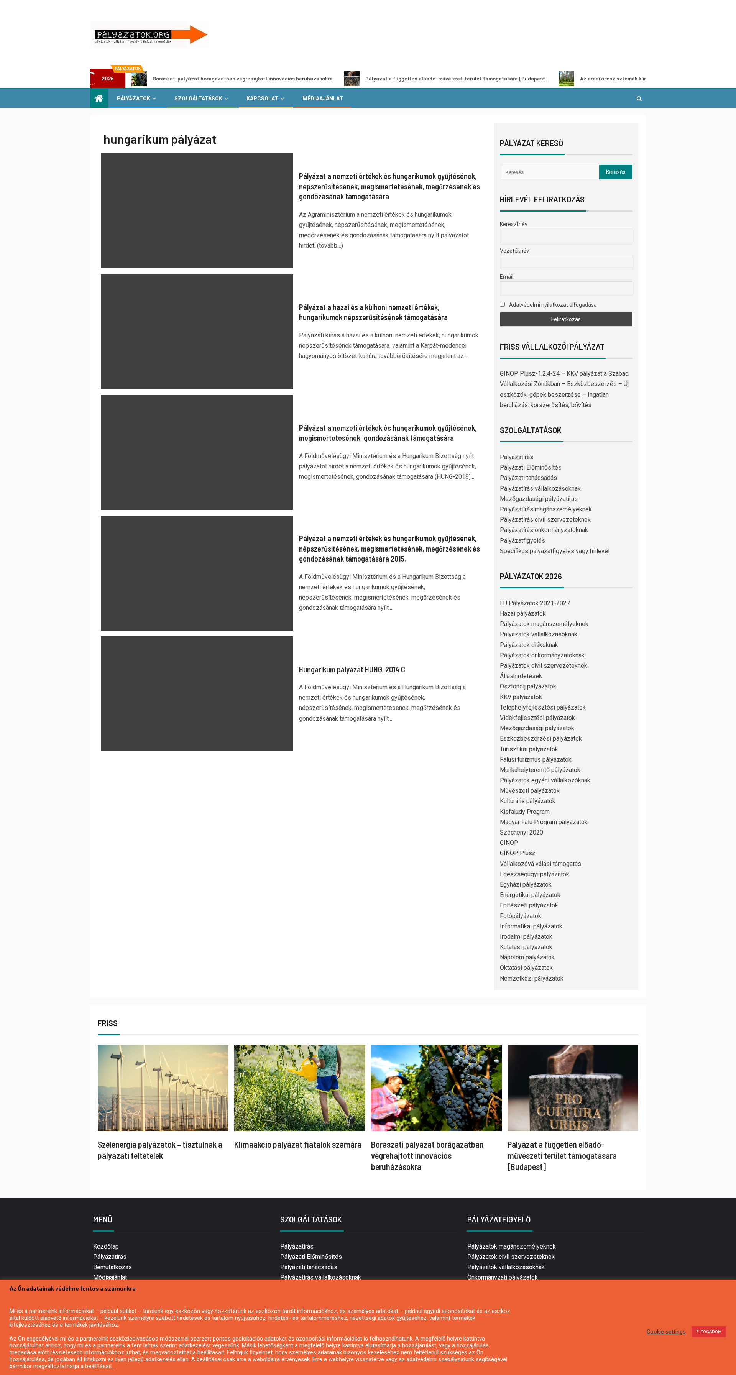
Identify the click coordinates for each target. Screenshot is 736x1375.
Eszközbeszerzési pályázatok (541, 738)
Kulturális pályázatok (527, 801)
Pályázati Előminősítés (531, 467)
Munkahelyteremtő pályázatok (540, 770)
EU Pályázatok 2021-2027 (535, 603)
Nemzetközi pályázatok (532, 978)
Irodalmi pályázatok (526, 936)
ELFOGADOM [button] (709, 1331)
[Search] (639, 98)
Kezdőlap (106, 1246)
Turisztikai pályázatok (529, 749)
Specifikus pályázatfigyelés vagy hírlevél (555, 551)
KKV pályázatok (521, 697)
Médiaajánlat (322, 98)
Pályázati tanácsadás (528, 477)
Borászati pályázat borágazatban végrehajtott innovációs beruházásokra (189, 78)
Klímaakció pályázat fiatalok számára (297, 1144)
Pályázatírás (516, 457)
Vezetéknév (514, 251)
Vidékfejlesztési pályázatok (537, 717)
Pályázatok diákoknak (529, 645)
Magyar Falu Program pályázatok (544, 822)
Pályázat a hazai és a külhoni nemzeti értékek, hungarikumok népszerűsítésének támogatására (373, 312)
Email (506, 277)
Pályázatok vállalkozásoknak (538, 634)
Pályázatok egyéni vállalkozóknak (545, 780)
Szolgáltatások (198, 98)
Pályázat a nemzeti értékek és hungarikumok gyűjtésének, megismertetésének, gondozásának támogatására (388, 433)
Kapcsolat (262, 98)
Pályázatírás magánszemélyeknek (546, 509)
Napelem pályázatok (527, 957)
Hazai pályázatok (523, 613)
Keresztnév (513, 224)
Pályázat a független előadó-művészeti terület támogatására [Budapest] (402, 78)
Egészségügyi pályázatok (534, 874)
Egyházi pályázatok (526, 884)
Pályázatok (133, 98)
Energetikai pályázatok (530, 895)
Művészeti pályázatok (530, 790)
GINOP (509, 842)
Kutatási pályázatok (526, 947)
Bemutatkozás (112, 1267)
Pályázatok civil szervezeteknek (543, 665)
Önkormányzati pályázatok (502, 1277)
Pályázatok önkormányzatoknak (542, 655)
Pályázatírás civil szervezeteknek (545, 519)
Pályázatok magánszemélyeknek (544, 624)
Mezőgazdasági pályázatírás (539, 499)
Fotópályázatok (520, 916)
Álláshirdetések (521, 676)
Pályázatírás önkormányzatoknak (544, 530)
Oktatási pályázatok (526, 967)
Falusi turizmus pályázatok (536, 759)
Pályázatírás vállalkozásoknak (540, 488)
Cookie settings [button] (666, 1331)
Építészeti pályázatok (529, 905)
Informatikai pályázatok (531, 926)
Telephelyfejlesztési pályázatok (543, 707)
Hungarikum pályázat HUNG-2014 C (352, 669)
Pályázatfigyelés (522, 540)
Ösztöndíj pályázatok (528, 686)
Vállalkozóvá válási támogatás (540, 863)
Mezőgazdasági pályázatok (537, 728)
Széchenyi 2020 (521, 832)
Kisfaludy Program (525, 811)
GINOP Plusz (518, 853)
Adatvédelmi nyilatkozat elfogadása (552, 305)
